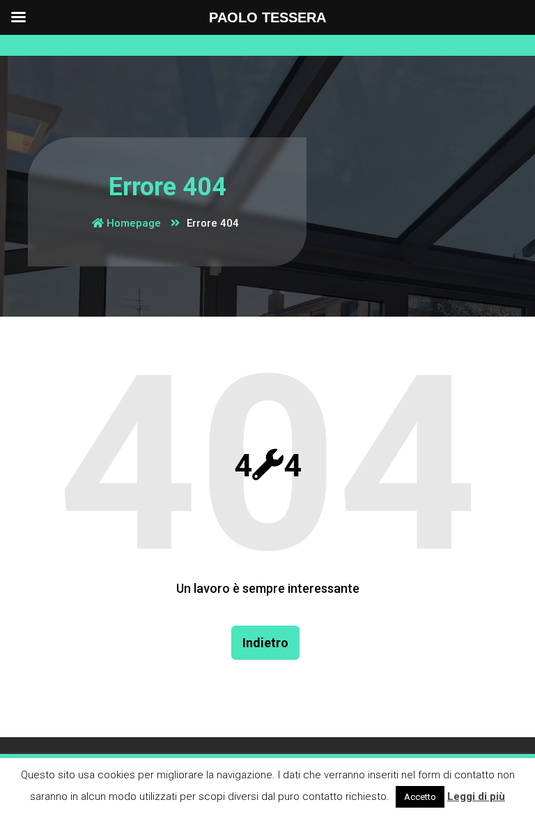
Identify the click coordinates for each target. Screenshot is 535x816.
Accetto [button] (420, 797)
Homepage (132, 223)
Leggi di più (476, 796)
